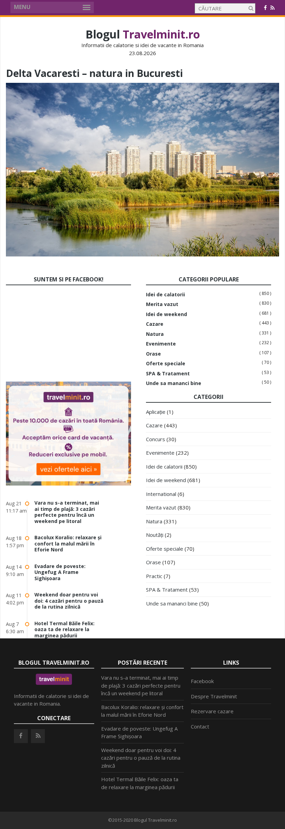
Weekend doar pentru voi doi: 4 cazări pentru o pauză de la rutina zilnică (68, 600)
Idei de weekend (166, 314)
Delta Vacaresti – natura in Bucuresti (94, 73)
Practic (154, 576)
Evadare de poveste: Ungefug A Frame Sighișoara (60, 572)
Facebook (202, 681)
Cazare (154, 324)
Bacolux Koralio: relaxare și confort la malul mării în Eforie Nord (67, 543)
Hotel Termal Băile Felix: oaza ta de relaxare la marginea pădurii (64, 629)
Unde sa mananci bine (173, 383)
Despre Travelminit (214, 696)
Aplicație (155, 411)
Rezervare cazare (212, 711)
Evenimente (161, 344)
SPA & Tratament (168, 373)
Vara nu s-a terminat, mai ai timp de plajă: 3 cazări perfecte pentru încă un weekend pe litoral (66, 511)
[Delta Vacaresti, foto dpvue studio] (142, 254)
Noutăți (154, 534)
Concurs (155, 439)
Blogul (143, 34)
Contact (200, 726)
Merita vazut (162, 304)
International (161, 493)
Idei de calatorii (165, 294)
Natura (155, 334)
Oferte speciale (165, 363)
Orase (153, 354)
